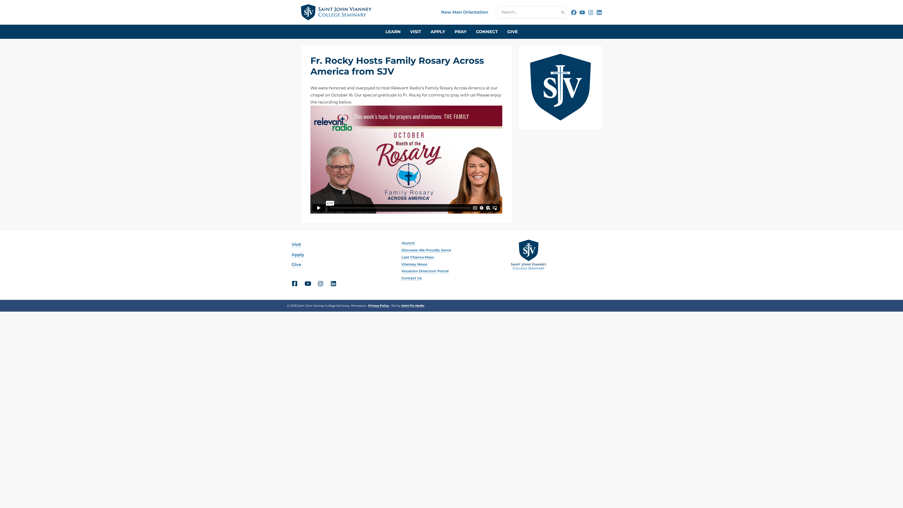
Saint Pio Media (412, 305)
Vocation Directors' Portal (425, 271)
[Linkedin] (599, 12)
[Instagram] (591, 12)
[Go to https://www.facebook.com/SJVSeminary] (294, 284)
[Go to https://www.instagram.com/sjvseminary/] (320, 284)
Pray (461, 31)
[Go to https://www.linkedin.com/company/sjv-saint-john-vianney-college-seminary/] (333, 284)
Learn (393, 31)
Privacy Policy (378, 305)
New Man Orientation (464, 12)
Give (512, 31)
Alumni (408, 243)
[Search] (563, 12)
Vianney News (414, 264)
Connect (487, 31)
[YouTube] (582, 12)
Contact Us (411, 278)
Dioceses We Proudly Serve (426, 250)
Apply (438, 31)
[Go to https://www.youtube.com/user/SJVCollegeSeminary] (307, 284)
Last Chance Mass (417, 257)
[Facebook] (574, 12)
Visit (415, 31)
